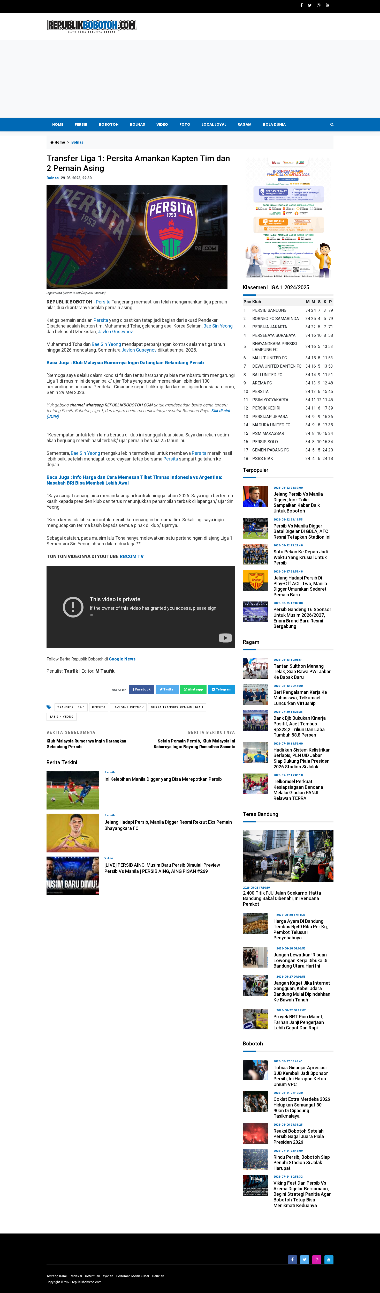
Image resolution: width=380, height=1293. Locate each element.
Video (162, 124)
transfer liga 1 (71, 707)
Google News (122, 659)
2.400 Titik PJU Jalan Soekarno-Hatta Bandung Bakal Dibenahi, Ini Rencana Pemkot (282, 898)
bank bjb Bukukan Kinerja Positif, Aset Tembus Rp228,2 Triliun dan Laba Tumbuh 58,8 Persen (299, 726)
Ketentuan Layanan (99, 1276)
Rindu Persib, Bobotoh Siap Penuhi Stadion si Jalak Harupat (301, 1162)
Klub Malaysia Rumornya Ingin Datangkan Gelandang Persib (86, 739)
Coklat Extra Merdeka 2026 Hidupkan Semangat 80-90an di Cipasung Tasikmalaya (301, 1107)
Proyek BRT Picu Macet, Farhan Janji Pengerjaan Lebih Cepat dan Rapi (298, 1022)
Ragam (245, 124)
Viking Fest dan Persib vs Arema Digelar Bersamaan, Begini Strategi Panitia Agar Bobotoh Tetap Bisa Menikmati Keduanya (302, 1194)
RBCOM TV (132, 556)
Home (57, 124)
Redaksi (76, 1276)
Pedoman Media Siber (132, 1276)
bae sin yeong (61, 716)
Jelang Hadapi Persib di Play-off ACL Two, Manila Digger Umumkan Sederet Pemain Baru (300, 586)
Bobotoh (108, 124)
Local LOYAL (214, 124)
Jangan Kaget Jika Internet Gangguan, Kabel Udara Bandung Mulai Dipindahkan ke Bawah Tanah (301, 991)
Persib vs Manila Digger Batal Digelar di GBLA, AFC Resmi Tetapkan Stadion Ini (301, 531)
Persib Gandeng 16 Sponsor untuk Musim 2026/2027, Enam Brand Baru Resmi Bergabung (302, 618)
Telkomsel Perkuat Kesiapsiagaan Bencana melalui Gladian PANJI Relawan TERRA (298, 790)
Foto (184, 124)
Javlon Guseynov (115, 331)
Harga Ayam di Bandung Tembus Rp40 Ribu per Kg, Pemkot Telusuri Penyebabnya (300, 929)
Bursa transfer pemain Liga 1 (177, 707)
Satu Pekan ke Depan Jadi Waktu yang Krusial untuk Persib (300, 557)
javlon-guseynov (128, 707)
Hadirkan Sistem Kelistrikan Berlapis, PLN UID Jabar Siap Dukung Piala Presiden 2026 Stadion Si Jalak (302, 758)
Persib (81, 124)
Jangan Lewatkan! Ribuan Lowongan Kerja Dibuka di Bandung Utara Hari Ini (300, 960)
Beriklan (158, 1276)
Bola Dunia (274, 124)
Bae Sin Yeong (218, 326)
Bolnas (137, 124)
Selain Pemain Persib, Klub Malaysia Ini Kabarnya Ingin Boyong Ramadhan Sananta (194, 739)
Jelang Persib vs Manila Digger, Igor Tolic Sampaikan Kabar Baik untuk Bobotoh (298, 502)
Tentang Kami (57, 1276)
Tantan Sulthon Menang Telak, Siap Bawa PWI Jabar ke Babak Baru (302, 671)
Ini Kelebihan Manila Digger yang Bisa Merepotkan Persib (163, 779)
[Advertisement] (190, 78)
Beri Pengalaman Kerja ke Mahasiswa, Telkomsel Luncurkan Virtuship (300, 697)
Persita (103, 301)
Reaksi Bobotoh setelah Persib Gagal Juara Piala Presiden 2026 (298, 1136)
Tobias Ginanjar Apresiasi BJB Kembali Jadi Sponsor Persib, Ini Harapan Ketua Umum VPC (300, 1076)
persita (98, 707)
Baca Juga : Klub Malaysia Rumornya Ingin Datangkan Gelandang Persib (125, 362)
